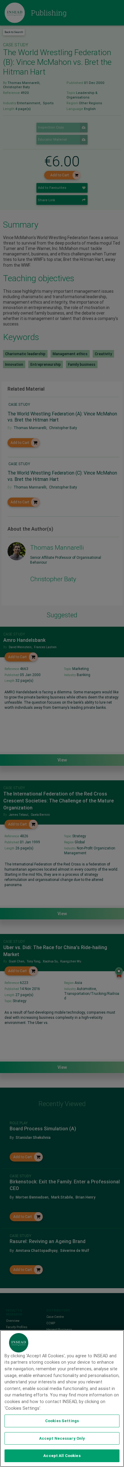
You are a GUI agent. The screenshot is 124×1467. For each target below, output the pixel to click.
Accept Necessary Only (62, 1438)
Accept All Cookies (61, 1455)
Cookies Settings (62, 1420)
